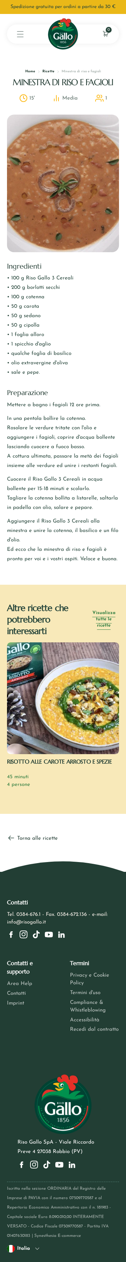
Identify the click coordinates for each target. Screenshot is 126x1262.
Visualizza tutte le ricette (103, 619)
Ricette (48, 71)
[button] (20, 34)
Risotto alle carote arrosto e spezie (59, 761)
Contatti (16, 993)
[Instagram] (24, 935)
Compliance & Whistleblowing (88, 1006)
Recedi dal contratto (94, 1029)
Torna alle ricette (36, 838)
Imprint (15, 1003)
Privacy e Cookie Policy (89, 979)
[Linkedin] (61, 935)
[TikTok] (36, 935)
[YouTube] (49, 935)
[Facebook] (11, 935)
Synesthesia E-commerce (57, 1236)
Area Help (19, 983)
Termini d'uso (85, 992)
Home (30, 71)
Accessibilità (84, 1020)
